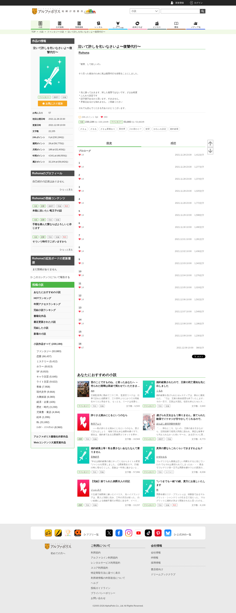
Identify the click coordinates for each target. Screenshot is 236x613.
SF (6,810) (42, 371)
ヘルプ (94, 583)
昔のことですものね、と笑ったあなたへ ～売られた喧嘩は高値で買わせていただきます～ (115, 386)
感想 (173, 143)
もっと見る (67, 189)
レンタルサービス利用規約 (105, 562)
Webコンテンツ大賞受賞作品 (50, 442)
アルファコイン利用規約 (104, 557)
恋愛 (80, 439)
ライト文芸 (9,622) (47, 381)
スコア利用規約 (99, 567)
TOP (33, 32)
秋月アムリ (96, 424)
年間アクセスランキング (47, 304)
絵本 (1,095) (43, 417)
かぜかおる (161, 457)
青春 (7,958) (43, 386)
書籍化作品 (40, 316)
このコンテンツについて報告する (51, 277)
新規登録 (179, 3)
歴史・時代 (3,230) (47, 407)
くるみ (159, 391)
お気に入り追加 (54, 103)
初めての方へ (58, 553)
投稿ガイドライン (100, 588)
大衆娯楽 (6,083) (46, 396)
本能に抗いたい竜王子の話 (47, 210)
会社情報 (156, 552)
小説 (41, 32)
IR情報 (154, 557)
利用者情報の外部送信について (108, 577)
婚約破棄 (174, 129)
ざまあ (93, 129)
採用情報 (156, 562)
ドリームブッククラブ (163, 574)
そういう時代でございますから (49, 241)
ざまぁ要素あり (107, 129)
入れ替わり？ (135, 129)
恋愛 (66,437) (44, 356)
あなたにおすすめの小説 (47, 292)
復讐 (148, 129)
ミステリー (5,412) (47, 361)
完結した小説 (41, 327)
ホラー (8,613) (45, 366)
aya (92, 391)
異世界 (122, 129)
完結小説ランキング (45, 310)
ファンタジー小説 (55, 32)
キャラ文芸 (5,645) (47, 376)
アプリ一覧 (92, 534)
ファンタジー (116, 122)
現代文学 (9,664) (46, 391)
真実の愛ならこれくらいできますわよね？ (179, 448)
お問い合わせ (98, 598)
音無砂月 (95, 457)
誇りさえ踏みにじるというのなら (109, 415)
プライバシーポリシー (103, 593)
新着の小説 (40, 333)
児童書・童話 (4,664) (48, 412)
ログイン (198, 3)
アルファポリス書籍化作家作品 (51, 436)
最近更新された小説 (45, 321)
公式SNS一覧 (184, 534)
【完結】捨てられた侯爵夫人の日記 (110, 481)
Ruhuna (84, 52)
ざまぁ (83, 129)
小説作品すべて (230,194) (48, 343)
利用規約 (96, 552)
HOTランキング (42, 298)
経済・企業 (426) (46, 402)
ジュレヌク (96, 490)
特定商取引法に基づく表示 (105, 572)
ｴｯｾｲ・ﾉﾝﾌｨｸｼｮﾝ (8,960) (49, 427)
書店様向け (157, 569)
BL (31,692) (43, 422)
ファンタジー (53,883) (49, 351)
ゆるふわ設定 (160, 129)
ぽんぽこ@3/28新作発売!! (168, 424)
